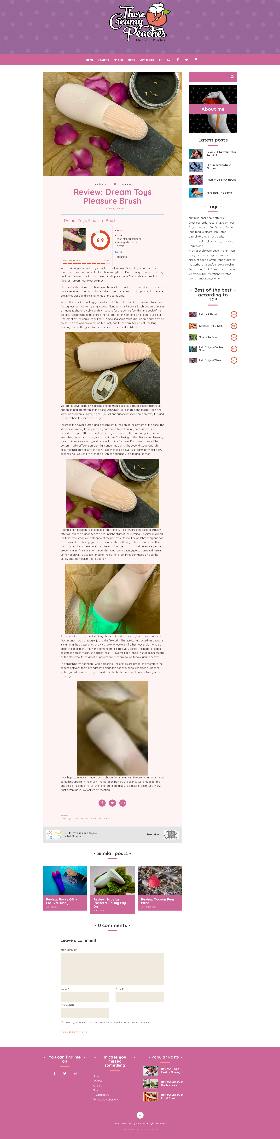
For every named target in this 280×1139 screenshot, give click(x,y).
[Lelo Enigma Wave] (193, 360)
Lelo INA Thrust (208, 314)
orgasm (214, 255)
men (232, 250)
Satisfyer (211, 264)
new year (194, 255)
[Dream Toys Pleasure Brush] (74, 240)
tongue (199, 231)
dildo (204, 222)
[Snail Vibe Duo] (193, 337)
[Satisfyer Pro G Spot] (193, 326)
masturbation (197, 264)
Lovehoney (214, 241)
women (216, 278)
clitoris (212, 236)
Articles (118, 59)
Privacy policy (101, 1094)
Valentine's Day (198, 274)
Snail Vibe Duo (208, 337)
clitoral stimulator (81, 818)
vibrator (226, 274)
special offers (208, 259)
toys (191, 231)
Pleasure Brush (104, 818)
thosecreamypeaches (112, 208)
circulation (195, 241)
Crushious (194, 222)
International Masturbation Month (208, 250)
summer (225, 255)
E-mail (120, 989)
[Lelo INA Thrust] (193, 314)
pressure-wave (227, 269)
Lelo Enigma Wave (210, 360)
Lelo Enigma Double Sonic (211, 349)
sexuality (228, 264)
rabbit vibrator (226, 259)
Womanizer (195, 278)
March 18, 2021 (102, 184)
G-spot (230, 227)
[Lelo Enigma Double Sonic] (193, 349)
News (131, 59)
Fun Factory (217, 227)
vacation (214, 222)
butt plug (194, 218)
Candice (75, 287)
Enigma (193, 227)
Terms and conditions (106, 1099)
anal (203, 218)
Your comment (69, 949)
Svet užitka (210, 269)
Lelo (204, 241)
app (209, 218)
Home (89, 59)
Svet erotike (196, 269)
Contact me (147, 59)
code (220, 236)
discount (194, 259)
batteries (218, 218)
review (204, 255)
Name (65, 989)
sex (220, 264)
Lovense (227, 241)
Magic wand (196, 246)
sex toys (204, 227)
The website (67, 1004)
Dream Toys (66, 818)
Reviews (103, 59)
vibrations (214, 274)
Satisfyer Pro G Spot (210, 325)
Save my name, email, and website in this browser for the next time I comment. (107, 1022)
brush (93, 818)
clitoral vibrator (198, 236)
